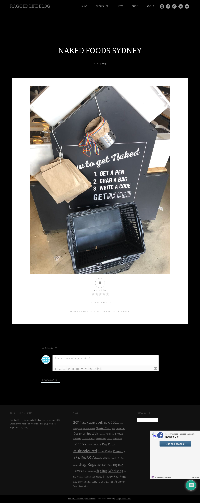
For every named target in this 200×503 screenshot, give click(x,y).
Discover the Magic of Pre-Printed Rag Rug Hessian (33, 423)
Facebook (168, 6)
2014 (77, 422)
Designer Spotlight (86, 433)
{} (95, 368)
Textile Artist (117, 481)
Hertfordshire (101, 439)
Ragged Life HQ (101, 458)
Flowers (77, 438)
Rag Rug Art (112, 458)
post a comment (121, 311)
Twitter (180, 6)
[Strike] (69, 368)
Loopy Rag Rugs (103, 444)
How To (109, 439)
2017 (92, 422)
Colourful (120, 428)
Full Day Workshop (88, 439)
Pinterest (174, 6)
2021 (121, 423)
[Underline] (64, 368)
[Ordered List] (73, 368)
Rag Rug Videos (90, 471)
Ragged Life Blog (30, 6)
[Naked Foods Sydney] (100, 272)
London (79, 444)
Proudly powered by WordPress (81, 499)
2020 (115, 422)
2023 (75, 428)
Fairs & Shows (114, 433)
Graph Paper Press (123, 499)
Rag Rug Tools (104, 464)
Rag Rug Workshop (109, 471)
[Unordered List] (77, 368)
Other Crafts (105, 451)
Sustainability (91, 482)
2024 (80, 429)
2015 (85, 422)
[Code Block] (86, 368)
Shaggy (98, 476)
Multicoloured (85, 450)
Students (79, 481)
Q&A (91, 457)
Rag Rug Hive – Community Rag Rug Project (29, 420)
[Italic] (60, 368)
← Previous (95, 302)
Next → (107, 302)
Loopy (89, 444)
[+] (99, 368)
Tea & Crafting (103, 482)
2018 (99, 422)
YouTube (187, 6)
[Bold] (55, 368)
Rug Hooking (89, 477)
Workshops (103, 6)
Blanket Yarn (103, 428)
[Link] (90, 368)
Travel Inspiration (80, 486)
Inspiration (117, 438)
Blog (85, 6)
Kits (120, 6)
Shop (135, 6)
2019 (106, 422)
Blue (113, 429)
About (150, 6)
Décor (102, 434)
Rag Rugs (88, 464)
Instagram (162, 6)
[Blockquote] (82, 368)
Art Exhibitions (88, 428)
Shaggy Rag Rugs (114, 476)
